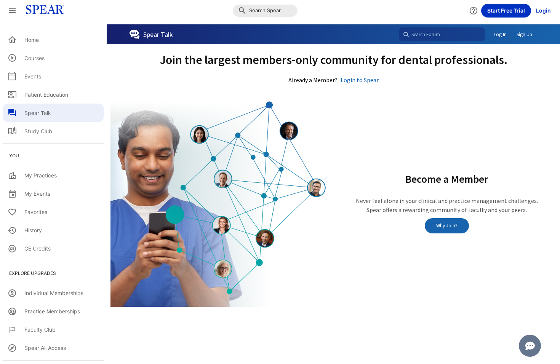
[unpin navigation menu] (12, 10)
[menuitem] (53, 39)
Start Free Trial (506, 10)
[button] (265, 11)
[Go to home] (42, 10)
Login (543, 10)
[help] (473, 10)
